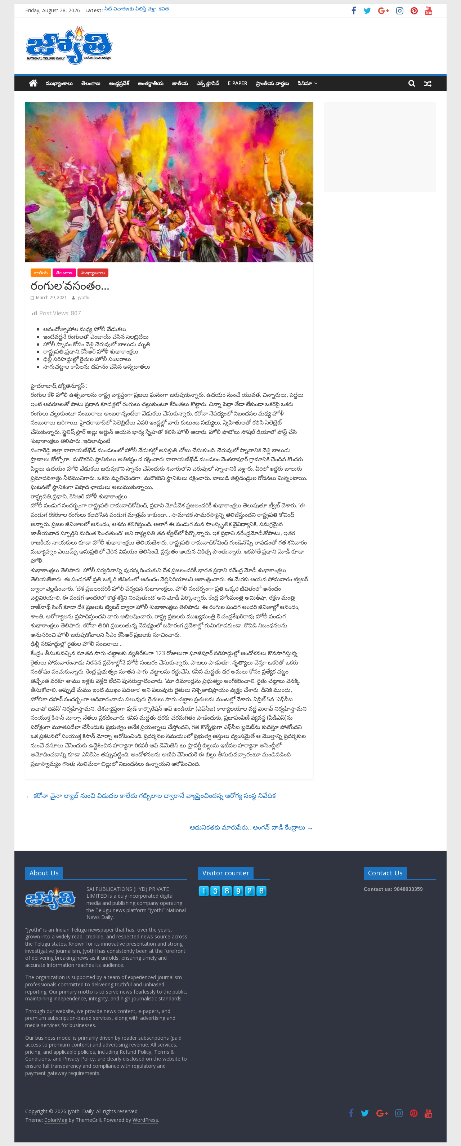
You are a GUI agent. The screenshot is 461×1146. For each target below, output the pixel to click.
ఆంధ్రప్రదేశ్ (119, 83)
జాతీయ (180, 83)
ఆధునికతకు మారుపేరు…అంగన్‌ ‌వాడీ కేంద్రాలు (251, 827)
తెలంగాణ (90, 83)
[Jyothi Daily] (33, 83)
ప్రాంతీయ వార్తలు (272, 83)
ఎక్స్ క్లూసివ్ (208, 83)
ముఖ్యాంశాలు (59, 83)
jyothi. (84, 297)
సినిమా (305, 83)
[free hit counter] (232, 888)
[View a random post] (428, 83)
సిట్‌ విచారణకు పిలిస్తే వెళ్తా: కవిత (136, 10)
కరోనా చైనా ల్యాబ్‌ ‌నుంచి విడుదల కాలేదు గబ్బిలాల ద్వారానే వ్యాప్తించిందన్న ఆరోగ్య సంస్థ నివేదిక (150, 795)
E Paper (237, 83)
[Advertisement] (380, 147)
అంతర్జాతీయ (151, 83)
